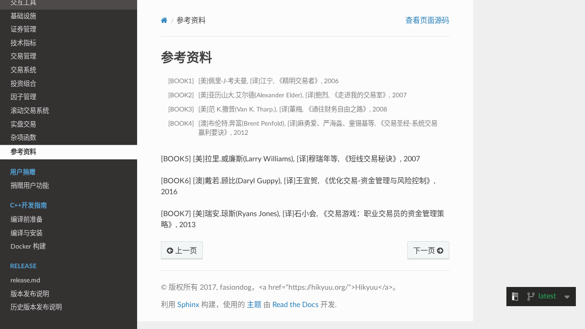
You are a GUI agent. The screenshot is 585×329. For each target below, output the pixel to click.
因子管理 (23, 97)
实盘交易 (23, 124)
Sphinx (188, 304)
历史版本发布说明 (36, 307)
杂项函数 (23, 137)
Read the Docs (295, 304)
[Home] (164, 20)
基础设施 (23, 16)
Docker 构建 (28, 246)
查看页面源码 (427, 20)
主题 (254, 304)
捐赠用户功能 (30, 185)
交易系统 (23, 70)
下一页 (425, 251)
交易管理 (23, 56)
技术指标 (23, 43)
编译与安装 (27, 233)
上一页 (185, 251)
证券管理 (23, 29)
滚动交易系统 (30, 110)
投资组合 (23, 83)
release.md (25, 280)
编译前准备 (27, 219)
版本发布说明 (30, 294)
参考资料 (23, 152)
